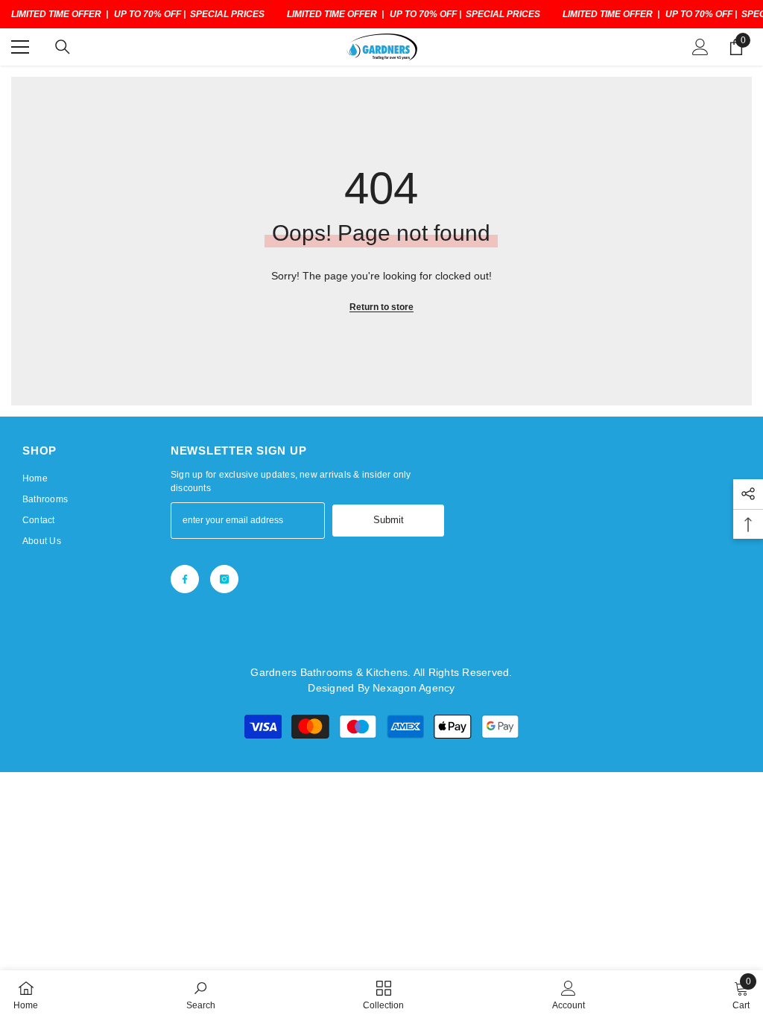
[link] (201, 994)
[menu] (20, 47)
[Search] (63, 47)
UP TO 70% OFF (147, 14)
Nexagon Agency (414, 688)
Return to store (381, 307)
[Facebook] (185, 579)
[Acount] (700, 47)
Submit (388, 519)
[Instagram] (224, 579)
